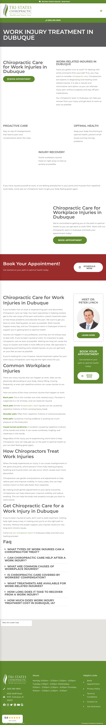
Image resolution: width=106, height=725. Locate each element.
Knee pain (8, 419)
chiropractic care (80, 76)
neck (35, 406)
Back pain (8, 397)
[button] (101, 10)
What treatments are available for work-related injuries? (35, 585)
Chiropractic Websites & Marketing (92, 723)
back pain (28, 406)
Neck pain (8, 406)
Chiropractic (17, 62)
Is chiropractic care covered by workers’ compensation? (32, 576)
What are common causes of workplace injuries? (29, 568)
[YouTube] (18, 705)
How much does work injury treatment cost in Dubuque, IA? (30, 602)
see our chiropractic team (21, 533)
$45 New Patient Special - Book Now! (56, 1)
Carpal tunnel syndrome (14, 427)
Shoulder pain (9, 414)
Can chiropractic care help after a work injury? (35, 559)
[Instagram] (8, 705)
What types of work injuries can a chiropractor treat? (34, 551)
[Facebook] (4, 705)
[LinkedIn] (15, 705)
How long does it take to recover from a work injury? (34, 593)
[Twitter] (11, 705)
